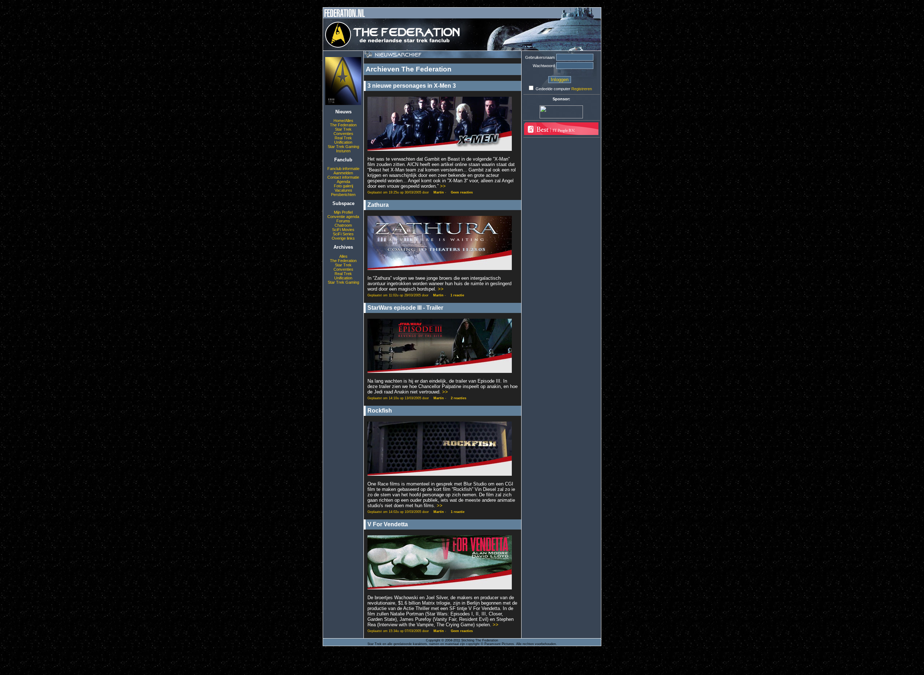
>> (443, 186)
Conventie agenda (343, 216)
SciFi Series (343, 234)
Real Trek (343, 138)
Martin (438, 192)
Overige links (343, 238)
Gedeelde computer (553, 89)
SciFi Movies (343, 229)
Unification (343, 142)
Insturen (343, 151)
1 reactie (457, 295)
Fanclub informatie (343, 168)
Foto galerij (343, 186)
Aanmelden (343, 173)
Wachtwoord (544, 66)
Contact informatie (343, 177)
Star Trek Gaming (343, 146)
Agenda (343, 181)
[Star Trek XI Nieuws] (343, 103)
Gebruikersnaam (540, 57)
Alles (343, 256)
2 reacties (458, 398)
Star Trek (343, 129)
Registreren (581, 89)
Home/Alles (343, 120)
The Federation (343, 125)
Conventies (343, 133)
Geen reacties (462, 192)
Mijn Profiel (343, 212)
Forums (343, 221)
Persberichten (343, 194)
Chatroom (343, 225)
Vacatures (343, 190)
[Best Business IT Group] (561, 133)
